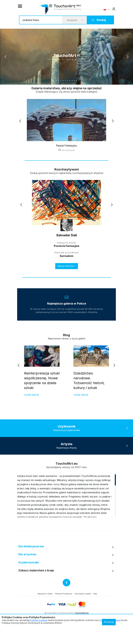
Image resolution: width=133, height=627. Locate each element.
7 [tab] (69, 80)
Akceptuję (109, 622)
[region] (66, 495)
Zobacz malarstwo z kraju (36, 570)
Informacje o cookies (82, 594)
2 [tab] (58, 80)
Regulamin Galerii (45, 594)
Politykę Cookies (38, 620)
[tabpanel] (66, 57)
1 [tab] (56, 80)
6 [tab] (67, 80)
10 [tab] (76, 80)
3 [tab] (60, 80)
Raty (95, 594)
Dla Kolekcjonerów (31, 546)
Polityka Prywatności (63, 594)
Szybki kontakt (28, 562)
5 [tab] (65, 80)
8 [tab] (72, 80)
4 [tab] (63, 80)
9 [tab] (74, 80)
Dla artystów (27, 554)
